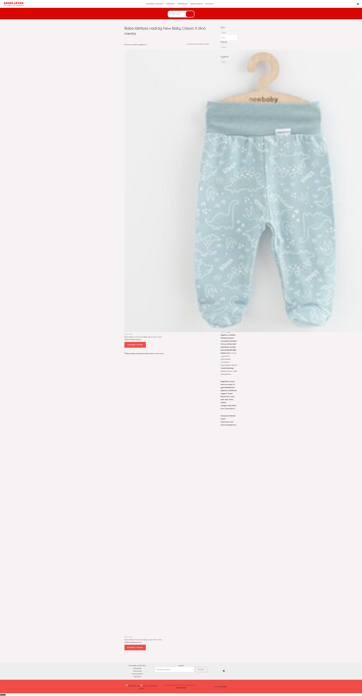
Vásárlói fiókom (196, 4)
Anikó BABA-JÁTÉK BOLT (154, 4)
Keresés (170, 9)
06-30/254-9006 (230, 350)
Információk (182, 4)
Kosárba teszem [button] (135, 345)
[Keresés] (190, 14)
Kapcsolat (209, 4)
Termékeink (170, 4)
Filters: (224, 33)
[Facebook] (358, 4)
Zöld (223, 37)
